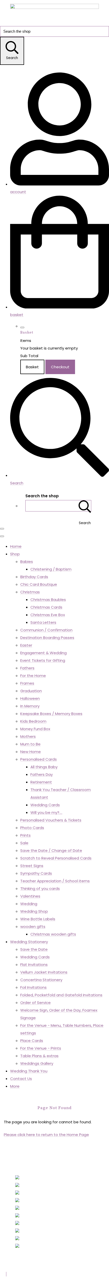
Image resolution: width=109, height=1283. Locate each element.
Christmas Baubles (48, 599)
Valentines (30, 896)
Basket (32, 367)
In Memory (30, 706)
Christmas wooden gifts (53, 934)
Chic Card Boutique (38, 584)
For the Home (33, 675)
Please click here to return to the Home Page (46, 1134)
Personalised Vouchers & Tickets (50, 820)
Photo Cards (32, 827)
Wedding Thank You (28, 1071)
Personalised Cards (38, 759)
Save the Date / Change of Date (51, 850)
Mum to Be (30, 744)
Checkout (60, 367)
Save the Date (34, 949)
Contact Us (21, 1078)
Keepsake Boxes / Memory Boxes (51, 713)
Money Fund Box (35, 728)
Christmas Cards (46, 607)
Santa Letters (43, 622)
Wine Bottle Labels (37, 919)
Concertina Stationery (41, 979)
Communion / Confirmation (46, 630)
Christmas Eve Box (47, 614)
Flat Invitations (34, 964)
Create (42, 1274)
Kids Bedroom (33, 721)
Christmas (30, 592)
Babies (26, 561)
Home (16, 546)
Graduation (31, 690)
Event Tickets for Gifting (42, 660)
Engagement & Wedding (43, 652)
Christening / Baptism (50, 569)
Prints (25, 835)
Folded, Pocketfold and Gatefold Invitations (61, 995)
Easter (26, 645)
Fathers (27, 668)
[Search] (85, 505)
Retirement (41, 782)
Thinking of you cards (40, 888)
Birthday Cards (34, 576)
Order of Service (35, 1002)
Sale (24, 843)
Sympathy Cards (36, 873)
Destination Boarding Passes (47, 637)
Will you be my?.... (46, 812)
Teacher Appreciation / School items (55, 881)
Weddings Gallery (36, 1063)
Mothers (28, 736)
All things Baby (44, 766)
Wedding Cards (45, 805)
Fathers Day (41, 774)
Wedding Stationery (29, 941)
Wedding (28, 903)
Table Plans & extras (39, 1055)
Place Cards (31, 1040)
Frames (27, 683)
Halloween (30, 698)
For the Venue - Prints (40, 1048)
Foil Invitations (33, 987)
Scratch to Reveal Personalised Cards (56, 858)
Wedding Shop (34, 911)
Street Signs (31, 865)
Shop (15, 554)
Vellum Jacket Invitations (43, 972)
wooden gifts (32, 926)
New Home (30, 751)
